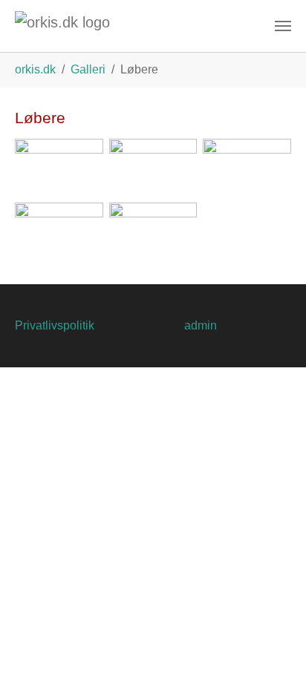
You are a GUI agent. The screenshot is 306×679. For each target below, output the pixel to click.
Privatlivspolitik (54, 325)
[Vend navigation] (283, 26)
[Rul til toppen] (273, 646)
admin (200, 325)
